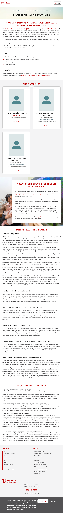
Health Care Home (16, 10)
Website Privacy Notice (40, 464)
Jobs (5, 460)
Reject (53, 501)
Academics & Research (10, 453)
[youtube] (31, 493)
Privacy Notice (19, 509)
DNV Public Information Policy (41, 467)
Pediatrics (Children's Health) (31, 10)
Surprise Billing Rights (39, 471)
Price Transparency (39, 451)
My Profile (16, 121)
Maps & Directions (8, 464)
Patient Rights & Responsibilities (42, 453)
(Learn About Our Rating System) (46, 119)
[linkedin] (34, 493)
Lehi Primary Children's (38, 195)
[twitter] (25, 493)
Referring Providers (9, 469)
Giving (5, 462)
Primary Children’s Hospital (49, 29)
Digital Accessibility (39, 462)
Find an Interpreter (9, 458)
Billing (5, 455)
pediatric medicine (43, 216)
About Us (6, 451)
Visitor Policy (37, 458)
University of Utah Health (22, 193)
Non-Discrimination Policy (40, 469)
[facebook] (28, 493)
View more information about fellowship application (35, 75)
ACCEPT (43, 501)
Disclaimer (36, 460)
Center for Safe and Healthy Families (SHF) (17, 29)
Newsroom (6, 467)
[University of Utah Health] (6, 3)
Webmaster (37, 473)
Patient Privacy (38, 455)
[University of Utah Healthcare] (31, 481)
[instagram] (38, 493)
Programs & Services (46, 10)
